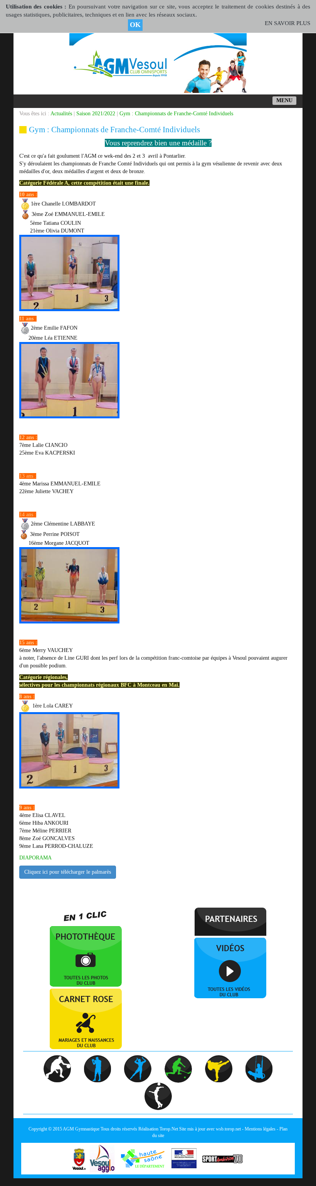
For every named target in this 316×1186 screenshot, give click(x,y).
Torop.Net (169, 1129)
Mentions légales (260, 1129)
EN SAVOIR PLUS (287, 23)
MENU (284, 100)
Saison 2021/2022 (95, 113)
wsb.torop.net (228, 1129)
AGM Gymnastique (81, 1129)
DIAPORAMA (35, 858)
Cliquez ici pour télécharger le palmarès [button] (67, 872)
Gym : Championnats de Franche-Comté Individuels (176, 113)
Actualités (61, 113)
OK (135, 25)
